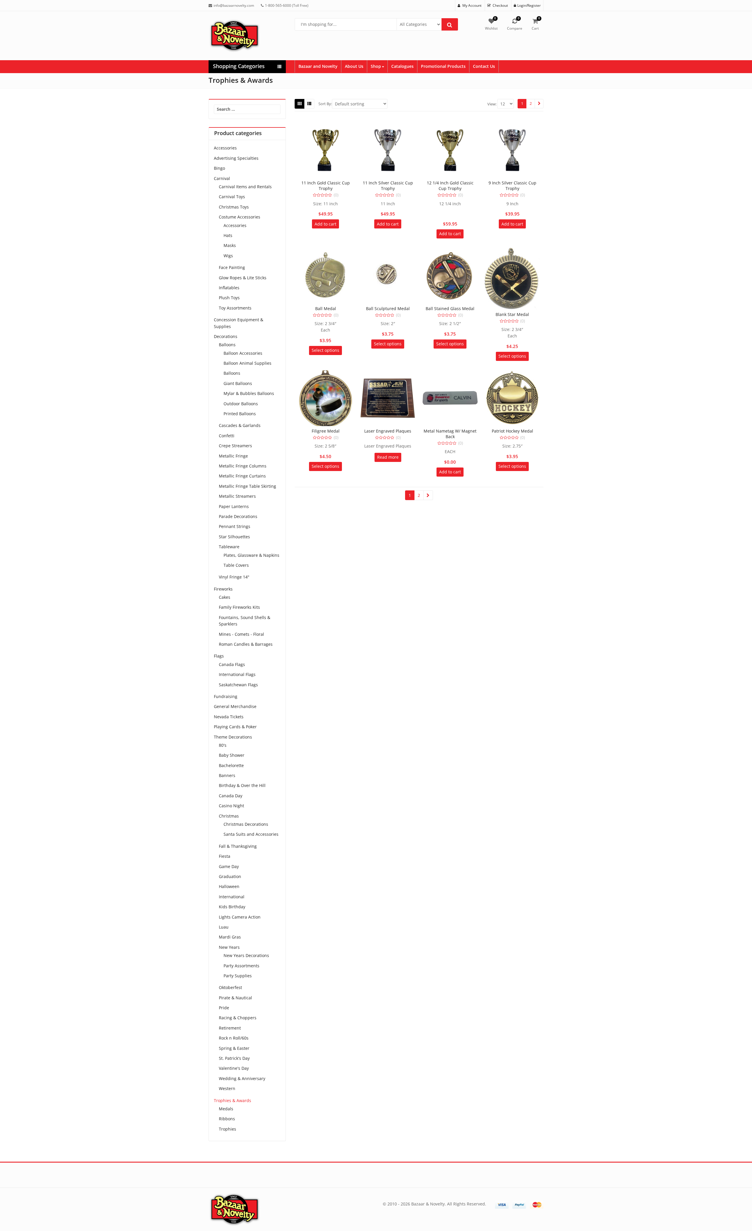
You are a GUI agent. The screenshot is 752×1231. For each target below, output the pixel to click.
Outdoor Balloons (241, 403)
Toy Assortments (235, 308)
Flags (219, 656)
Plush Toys (229, 297)
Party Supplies (238, 975)
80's (222, 745)
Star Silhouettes (234, 536)
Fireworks (223, 589)
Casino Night (231, 805)
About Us (354, 66)
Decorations (225, 336)
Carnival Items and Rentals (245, 186)
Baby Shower (231, 755)
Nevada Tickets (229, 716)
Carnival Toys (232, 196)
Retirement (230, 1028)
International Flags (237, 674)
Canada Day (230, 795)
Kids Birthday (232, 906)
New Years (229, 947)
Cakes (224, 597)
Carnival (222, 178)
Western (227, 1088)
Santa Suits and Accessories (251, 834)
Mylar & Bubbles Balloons (249, 393)
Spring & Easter (234, 1048)
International (231, 896)
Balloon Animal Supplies (247, 363)
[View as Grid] (300, 103)
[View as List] (309, 103)
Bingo (219, 168)
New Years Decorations (246, 955)
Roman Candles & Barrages (246, 644)
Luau (224, 927)
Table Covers (236, 565)
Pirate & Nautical (235, 997)
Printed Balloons (240, 413)
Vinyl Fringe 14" (234, 577)
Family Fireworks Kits (239, 607)
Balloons (227, 344)
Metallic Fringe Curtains (242, 476)
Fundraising (225, 696)
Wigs (228, 255)
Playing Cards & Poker (235, 726)
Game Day (229, 866)
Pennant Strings (234, 526)
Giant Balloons (238, 383)
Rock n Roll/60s (234, 1038)
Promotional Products (443, 66)
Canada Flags (232, 664)
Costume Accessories (239, 217)
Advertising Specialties (236, 158)
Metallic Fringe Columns (242, 466)
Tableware (229, 546)
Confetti (226, 435)
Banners (227, 775)
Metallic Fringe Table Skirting (247, 486)
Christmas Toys (234, 207)
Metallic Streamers (237, 496)
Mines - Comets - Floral (241, 634)
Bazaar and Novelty (318, 66)
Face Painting (232, 267)
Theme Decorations (233, 737)
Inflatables (229, 287)
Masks (230, 245)
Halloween (229, 886)
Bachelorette (231, 765)
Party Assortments (241, 965)
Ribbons (227, 1118)
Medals (226, 1108)
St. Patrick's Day (234, 1058)
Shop (376, 66)
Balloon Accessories (243, 353)
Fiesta (224, 856)
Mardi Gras (230, 937)
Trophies (227, 1129)
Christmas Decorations (246, 824)
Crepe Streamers (235, 445)
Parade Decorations (238, 516)
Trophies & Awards (232, 1100)
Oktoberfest (230, 987)
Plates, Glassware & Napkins (251, 555)
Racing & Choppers (237, 1017)
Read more (388, 457)
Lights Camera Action (240, 917)
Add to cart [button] (325, 224)
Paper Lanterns (234, 506)
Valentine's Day (234, 1068)
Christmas (229, 816)
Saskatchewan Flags (238, 684)
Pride (224, 1007)
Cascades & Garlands (240, 425)
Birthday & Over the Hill (242, 785)
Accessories (225, 148)
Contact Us (484, 66)
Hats (228, 235)
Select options (325, 350)
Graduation (230, 876)
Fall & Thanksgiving (238, 846)
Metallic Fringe (233, 456)
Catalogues (402, 66)
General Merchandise (235, 706)
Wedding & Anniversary (242, 1078)
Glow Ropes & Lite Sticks (242, 277)
